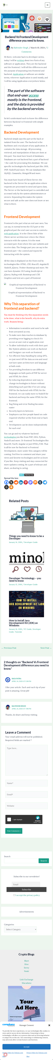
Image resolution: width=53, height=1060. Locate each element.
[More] (11, 487)
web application (11, 233)
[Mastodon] (30, 482)
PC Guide (28, 629)
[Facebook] (6, 482)
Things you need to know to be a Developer (26, 537)
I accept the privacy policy (27, 895)
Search (7, 856)
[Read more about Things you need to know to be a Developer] (26, 519)
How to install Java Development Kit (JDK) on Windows (23, 623)
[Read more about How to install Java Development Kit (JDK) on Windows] (26, 604)
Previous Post (8, 648)
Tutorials (18, 632)
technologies (10, 437)
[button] (49, 1025)
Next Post (46, 648)
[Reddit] (16, 482)
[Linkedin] (21, 482)
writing (20, 60)
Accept (26, 1047)
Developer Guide (31, 542)
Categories (9, 924)
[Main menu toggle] (47, 5)
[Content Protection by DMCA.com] (26, 474)
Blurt (26, 961)
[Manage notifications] (5, 1055)
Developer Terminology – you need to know (25, 579)
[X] (11, 482)
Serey (26, 967)
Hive (26, 964)
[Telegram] (45, 482)
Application (18, 74)
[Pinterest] (26, 482)
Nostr (26, 971)
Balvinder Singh (19, 706)
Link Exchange (26, 979)
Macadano (26, 983)
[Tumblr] (40, 482)
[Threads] (6, 487)
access (33, 95)
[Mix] (35, 482)
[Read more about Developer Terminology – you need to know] (26, 561)
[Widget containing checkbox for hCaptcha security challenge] (24, 819)
